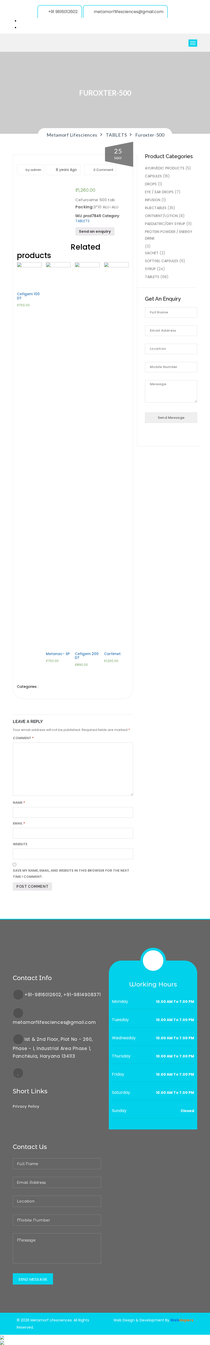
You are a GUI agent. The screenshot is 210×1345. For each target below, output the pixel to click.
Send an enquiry (95, 231)
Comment (23, 738)
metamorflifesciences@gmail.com (128, 12)
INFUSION (152, 199)
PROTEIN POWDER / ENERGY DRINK (168, 235)
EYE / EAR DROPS (159, 192)
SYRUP (150, 268)
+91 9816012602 (63, 12)
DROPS (151, 184)
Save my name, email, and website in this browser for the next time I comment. (71, 873)
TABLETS (82, 220)
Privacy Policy (26, 1106)
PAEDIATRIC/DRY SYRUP (165, 223)
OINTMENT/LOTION (161, 215)
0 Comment (103, 169)
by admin (33, 169)
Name (19, 802)
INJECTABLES (155, 207)
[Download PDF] (2, 1342)
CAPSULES (153, 176)
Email (19, 823)
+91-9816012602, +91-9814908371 (63, 995)
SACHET (152, 253)
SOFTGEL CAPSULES (161, 260)
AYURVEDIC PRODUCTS (164, 168)
